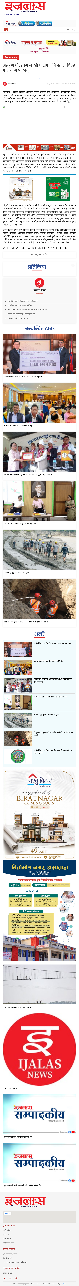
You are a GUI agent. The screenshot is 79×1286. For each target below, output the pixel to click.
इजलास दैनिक (12, 84)
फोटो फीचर (7, 1239)
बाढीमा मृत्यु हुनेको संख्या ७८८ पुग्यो (18, 318)
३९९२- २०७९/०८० (9, 1273)
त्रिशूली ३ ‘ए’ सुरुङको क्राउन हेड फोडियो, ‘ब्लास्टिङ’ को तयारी (26, 622)
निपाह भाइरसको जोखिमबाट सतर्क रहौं (18, 1137)
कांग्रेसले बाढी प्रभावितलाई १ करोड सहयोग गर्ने (21, 314)
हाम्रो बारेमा (7, 1230)
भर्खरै (39, 634)
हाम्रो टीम (6, 1235)
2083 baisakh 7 (10, 1088)
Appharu (63, 1284)
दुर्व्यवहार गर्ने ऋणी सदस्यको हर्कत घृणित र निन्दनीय (22, 1185)
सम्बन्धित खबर (39, 329)
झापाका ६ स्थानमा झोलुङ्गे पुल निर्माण (17, 1007)
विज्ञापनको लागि (8, 1243)
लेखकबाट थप (39, 294)
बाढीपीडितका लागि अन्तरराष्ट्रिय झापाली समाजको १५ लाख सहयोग (53, 752)
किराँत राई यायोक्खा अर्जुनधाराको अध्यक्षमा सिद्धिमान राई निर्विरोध (27, 310)
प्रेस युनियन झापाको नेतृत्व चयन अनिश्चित (20, 305)
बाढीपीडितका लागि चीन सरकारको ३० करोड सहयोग (23, 301)
